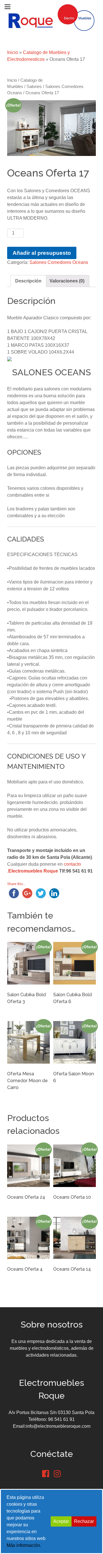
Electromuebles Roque (33, 871)
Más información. (24, 1545)
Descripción (28, 280)
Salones (34, 86)
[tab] (28, 281)
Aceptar (61, 1521)
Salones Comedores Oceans (58, 262)
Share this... (16, 884)
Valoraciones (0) (66, 280)
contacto (72, 864)
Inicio (12, 52)
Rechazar (84, 1521)
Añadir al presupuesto (42, 253)
